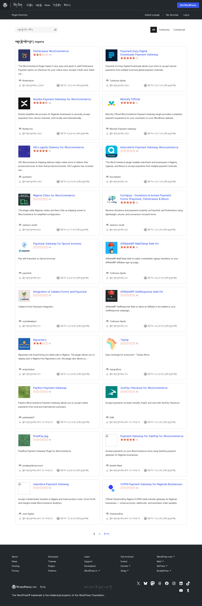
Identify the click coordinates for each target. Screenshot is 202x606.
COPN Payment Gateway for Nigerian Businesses (151, 484)
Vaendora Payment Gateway (51, 484)
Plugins (51, 566)
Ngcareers (39, 339)
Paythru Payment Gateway (50, 387)
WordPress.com (166, 556)
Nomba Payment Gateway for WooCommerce (62, 99)
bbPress (162, 566)
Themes (52, 561)
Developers (90, 566)
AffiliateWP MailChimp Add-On (139, 243)
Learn (87, 556)
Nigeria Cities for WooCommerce (54, 195)
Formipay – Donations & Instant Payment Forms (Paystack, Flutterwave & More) (145, 197)
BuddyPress (164, 570)
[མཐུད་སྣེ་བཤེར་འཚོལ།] (55, 30)
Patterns (52, 570)
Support (88, 561)
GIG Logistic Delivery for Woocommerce (58, 147)
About (15, 556)
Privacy (15, 570)
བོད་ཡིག (43, 587)
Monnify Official (130, 99)
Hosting (15, 566)
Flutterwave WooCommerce (51, 51)
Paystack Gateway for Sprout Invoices (57, 243)
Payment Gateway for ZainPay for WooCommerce (151, 436)
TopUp (124, 339)
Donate (125, 566)
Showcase (53, 556)
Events (124, 561)
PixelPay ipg (40, 436)
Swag (125, 570)
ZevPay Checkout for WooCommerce (144, 387)
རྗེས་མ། (106, 534)
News (14, 561)
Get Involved (127, 556)
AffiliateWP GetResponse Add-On (141, 291)
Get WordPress (188, 5)
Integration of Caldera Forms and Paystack (60, 291)
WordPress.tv (92, 570)
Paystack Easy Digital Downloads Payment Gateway (139, 53)
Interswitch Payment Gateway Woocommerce (149, 147)
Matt (160, 561)
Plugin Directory (20, 15)
